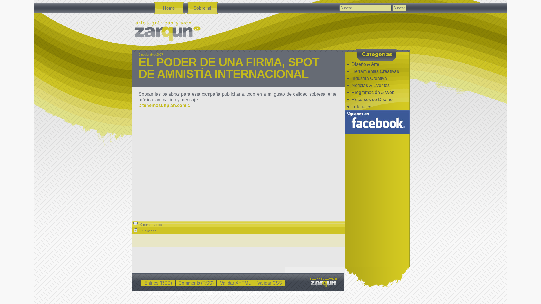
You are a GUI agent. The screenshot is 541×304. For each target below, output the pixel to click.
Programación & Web (373, 92)
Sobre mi (202, 8)
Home (169, 8)
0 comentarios (151, 225)
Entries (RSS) (158, 283)
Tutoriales (361, 106)
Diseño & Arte (365, 64)
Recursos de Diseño (372, 99)
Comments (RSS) (196, 283)
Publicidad (148, 231)
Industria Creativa (369, 78)
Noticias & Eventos (371, 85)
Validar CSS (269, 283)
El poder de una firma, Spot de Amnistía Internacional (229, 68)
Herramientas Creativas (375, 71)
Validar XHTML (235, 283)
